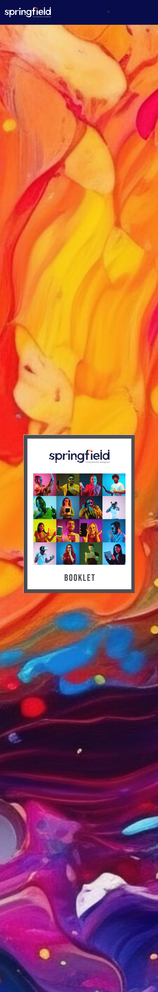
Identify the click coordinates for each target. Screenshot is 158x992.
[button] (108, 11)
